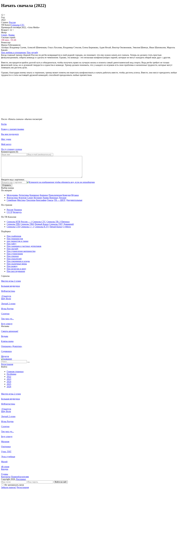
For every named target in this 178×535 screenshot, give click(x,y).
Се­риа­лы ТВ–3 (53, 221)
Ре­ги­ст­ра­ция (7, 364)
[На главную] (6, 359)
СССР (10, 212)
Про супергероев (15, 254)
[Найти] (28, 362)
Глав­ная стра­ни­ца (15, 371)
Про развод (12, 266)
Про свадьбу (12, 248)
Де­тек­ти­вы (23, 195)
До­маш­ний (68, 224)
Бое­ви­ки (44, 195)
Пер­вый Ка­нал (42, 224)
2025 (9, 384)
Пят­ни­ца (65, 221)
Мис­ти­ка (21, 200)
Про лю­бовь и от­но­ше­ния (13, 52)
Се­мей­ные (12, 200)
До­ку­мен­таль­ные (74, 200)
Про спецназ (13, 256)
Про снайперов (14, 236)
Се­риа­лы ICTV (42, 226)
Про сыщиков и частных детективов (24, 246)
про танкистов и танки (17, 241)
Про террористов (15, 238)
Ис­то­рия (38, 197)
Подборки (11, 374)
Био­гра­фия (41, 200)
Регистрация (23, 487)
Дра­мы (11, 35)
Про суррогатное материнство (21, 251)
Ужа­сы (50, 200)
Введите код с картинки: (12, 179)
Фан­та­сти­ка (12, 197)
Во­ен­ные (53, 197)
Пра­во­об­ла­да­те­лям (20, 476)
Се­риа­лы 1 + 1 (27, 226)
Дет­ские (62, 197)
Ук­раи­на (18, 209)
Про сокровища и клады (18, 261)
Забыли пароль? (8, 487)
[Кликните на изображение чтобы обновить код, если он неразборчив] (61, 182)
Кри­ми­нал (34, 195)
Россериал (21, 479)
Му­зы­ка (75, 195)
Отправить (6, 185)
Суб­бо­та (67, 226)
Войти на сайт (61, 482)
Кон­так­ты (5, 476)
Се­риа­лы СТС (17, 25)
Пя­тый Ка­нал (56, 226)
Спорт (4, 35)
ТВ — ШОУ (59, 200)
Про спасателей (14, 259)
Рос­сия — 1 (26, 221)
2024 (9, 381)
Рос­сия (12, 22)
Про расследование (16, 271)
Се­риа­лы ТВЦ (27, 224)
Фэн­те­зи (22, 197)
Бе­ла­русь (17, 212)
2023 (9, 379)
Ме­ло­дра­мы (12, 195)
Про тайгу (11, 243)
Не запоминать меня (14, 485)
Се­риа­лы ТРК (13, 224)
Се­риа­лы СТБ (13, 226)
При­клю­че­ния (55, 195)
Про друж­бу (32, 52)
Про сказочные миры (17, 264)
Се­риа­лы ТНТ (56, 224)
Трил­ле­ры (31, 200)
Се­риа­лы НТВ (13, 221)
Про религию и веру (16, 269)
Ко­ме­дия (66, 195)
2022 (9, 376)
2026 (9, 386)
